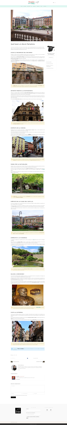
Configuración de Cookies (33, 424)
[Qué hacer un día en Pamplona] (33, 25)
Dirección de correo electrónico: (30, 412)
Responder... (18, 379)
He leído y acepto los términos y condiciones (33, 416)
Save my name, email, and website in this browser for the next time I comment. (19, 395)
